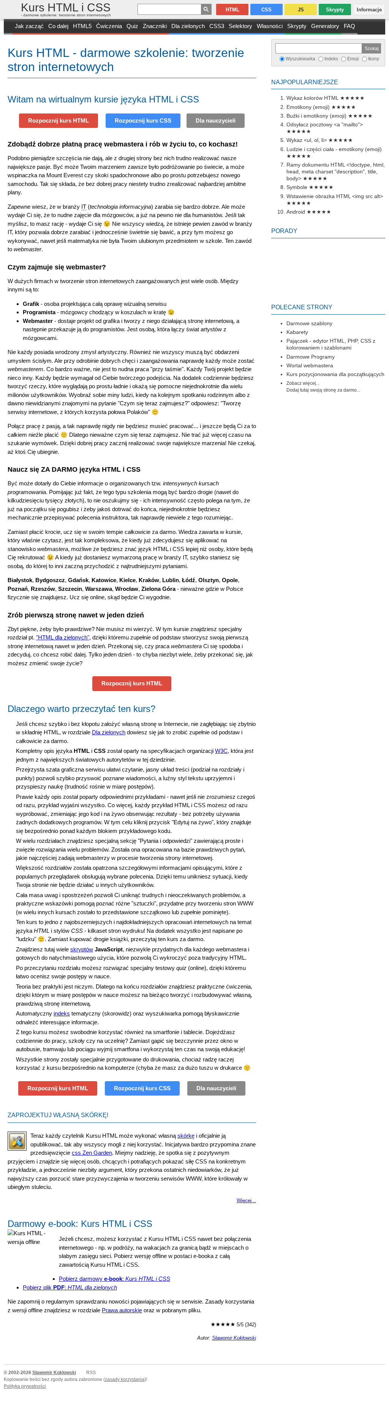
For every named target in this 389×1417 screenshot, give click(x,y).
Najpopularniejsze (304, 82)
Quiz (132, 26)
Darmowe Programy (310, 357)
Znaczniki (155, 26)
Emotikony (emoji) (308, 107)
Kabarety (297, 332)
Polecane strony (301, 307)
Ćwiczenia (109, 26)
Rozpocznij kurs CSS (143, 120)
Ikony (373, 58)
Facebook (382, 1410)
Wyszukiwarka (300, 58)
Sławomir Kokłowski (234, 1338)
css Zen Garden (92, 1152)
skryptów (81, 949)
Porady (284, 231)
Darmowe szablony (309, 323)
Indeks (331, 58)
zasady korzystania (124, 1379)
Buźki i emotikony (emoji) (316, 116)
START (8, 27)
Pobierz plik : (70, 1287)
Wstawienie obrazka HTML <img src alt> (334, 196)
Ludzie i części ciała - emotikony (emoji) (334, 149)
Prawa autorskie (122, 1310)
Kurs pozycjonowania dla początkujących (335, 374)
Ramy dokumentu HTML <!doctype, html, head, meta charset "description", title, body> (335, 171)
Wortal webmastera (309, 365)
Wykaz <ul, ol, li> (306, 140)
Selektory (240, 26)
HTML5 (82, 26)
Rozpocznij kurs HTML (58, 120)
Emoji (353, 58)
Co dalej (58, 26)
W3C (221, 751)
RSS (91, 1372)
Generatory (325, 26)
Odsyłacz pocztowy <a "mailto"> (324, 124)
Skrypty (297, 26)
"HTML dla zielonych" (62, 637)
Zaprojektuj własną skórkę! (58, 1115)
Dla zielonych (188, 26)
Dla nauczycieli (216, 120)
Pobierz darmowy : (114, 1278)
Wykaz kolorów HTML (312, 98)
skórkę (185, 1135)
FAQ (349, 26)
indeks (62, 1013)
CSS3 (216, 26)
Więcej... (246, 1200)
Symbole (296, 187)
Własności (270, 26)
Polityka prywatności (25, 1386)
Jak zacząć (29, 26)
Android (295, 212)
